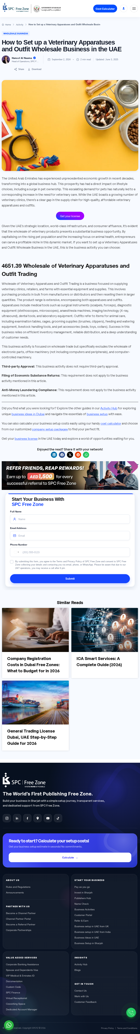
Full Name (16, 511)
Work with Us (81, 996)
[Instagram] (7, 818)
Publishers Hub (82, 898)
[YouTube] (48, 818)
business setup (97, 414)
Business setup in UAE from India (92, 931)
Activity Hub (108, 408)
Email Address (18, 528)
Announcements (15, 892)
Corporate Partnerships (18, 929)
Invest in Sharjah (83, 892)
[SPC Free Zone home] (66, 780)
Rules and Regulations (18, 886)
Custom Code (13, 986)
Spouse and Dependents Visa (22, 969)
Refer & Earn (81, 920)
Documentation (14, 981)
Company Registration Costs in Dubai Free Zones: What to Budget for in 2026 (33, 664)
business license (26, 438)
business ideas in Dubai (28, 414)
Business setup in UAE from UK (91, 926)
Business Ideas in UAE (86, 937)
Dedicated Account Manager (21, 1009)
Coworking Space (15, 1003)
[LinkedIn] (17, 818)
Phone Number (18, 544)
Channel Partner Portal (18, 918)
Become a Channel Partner (21, 913)
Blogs (77, 969)
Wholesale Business (15, 33)
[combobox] (15, 552)
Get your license (70, 215)
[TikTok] (58, 818)
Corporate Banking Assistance (22, 964)
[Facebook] (27, 818)
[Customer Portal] (123, 8)
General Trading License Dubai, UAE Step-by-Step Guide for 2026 (32, 737)
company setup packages (50, 429)
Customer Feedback (85, 1001)
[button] (54, 455)
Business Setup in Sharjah (88, 943)
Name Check (81, 903)
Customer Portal (83, 914)
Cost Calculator (105, 8)
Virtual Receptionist (16, 998)
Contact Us (80, 990)
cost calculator (111, 423)
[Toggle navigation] (134, 8)
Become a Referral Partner (20, 924)
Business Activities (84, 909)
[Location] (37, 818)
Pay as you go (82, 886)
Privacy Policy (107, 1027)
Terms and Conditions (127, 1027)
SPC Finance (13, 992)
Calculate (68, 857)
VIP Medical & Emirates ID (20, 975)
